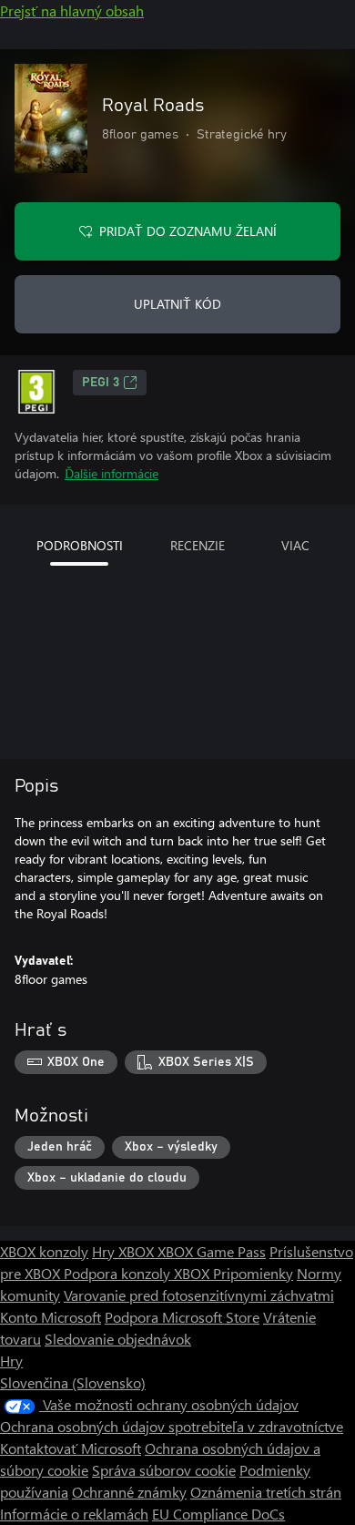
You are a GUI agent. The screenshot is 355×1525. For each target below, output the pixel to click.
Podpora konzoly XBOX (138, 1273)
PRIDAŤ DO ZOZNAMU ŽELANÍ (188, 231)
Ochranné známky (129, 1491)
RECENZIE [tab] (197, 545)
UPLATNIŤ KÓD (177, 303)
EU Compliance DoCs (218, 1513)
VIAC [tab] (295, 545)
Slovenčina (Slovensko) (73, 1382)
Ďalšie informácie (111, 473)
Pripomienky (253, 1273)
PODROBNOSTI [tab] (79, 545)
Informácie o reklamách (74, 1513)
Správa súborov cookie (164, 1469)
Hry (11, 1360)
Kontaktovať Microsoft (70, 1448)
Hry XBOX (124, 1251)
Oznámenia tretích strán (265, 1491)
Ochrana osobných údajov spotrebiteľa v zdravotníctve (171, 1426)
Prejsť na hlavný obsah (72, 10)
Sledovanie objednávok (118, 1338)
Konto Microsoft (50, 1316)
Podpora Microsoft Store (182, 1316)
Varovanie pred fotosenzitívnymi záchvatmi (199, 1295)
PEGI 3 (100, 382)
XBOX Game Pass (211, 1251)
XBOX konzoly (44, 1251)
